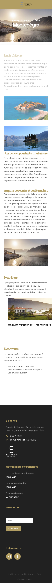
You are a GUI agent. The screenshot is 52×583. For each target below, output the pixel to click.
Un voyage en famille (16, 483)
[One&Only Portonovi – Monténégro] (30, 309)
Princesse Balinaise (14, 493)
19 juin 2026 (11, 477)
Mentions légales (25, 579)
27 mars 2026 (12, 497)
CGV (39, 574)
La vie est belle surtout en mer (20, 473)
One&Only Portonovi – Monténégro (29, 324)
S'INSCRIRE (13, 529)
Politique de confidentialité (21, 574)
